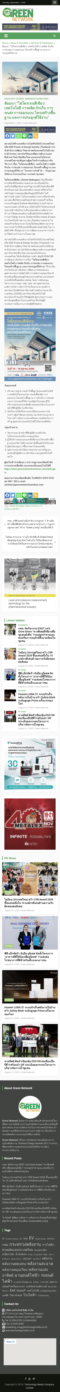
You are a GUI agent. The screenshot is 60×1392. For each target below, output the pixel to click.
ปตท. (46, 1254)
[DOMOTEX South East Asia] (30, 499)
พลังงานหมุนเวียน (14, 1270)
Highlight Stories (14, 99)
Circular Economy (12, 1239)
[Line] (24, 135)
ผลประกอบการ (16, 1259)
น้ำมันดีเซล (21, 1254)
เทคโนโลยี (33, 1290)
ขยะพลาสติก (40, 1250)
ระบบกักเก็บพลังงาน (23, 1282)
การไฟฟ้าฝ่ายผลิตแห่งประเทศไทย (28, 1247)
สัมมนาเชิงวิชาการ (33, 506)
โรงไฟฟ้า (30, 1295)
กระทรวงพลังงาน (25, 1244)
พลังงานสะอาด (40, 1263)
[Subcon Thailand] (30, 560)
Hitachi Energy (40, 1239)
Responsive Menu (55, 2)
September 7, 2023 (12, 123)
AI (3, 1238)
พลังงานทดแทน (14, 1264)
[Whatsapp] (18, 135)
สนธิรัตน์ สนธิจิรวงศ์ (36, 1286)
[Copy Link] (35, 135)
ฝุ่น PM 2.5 (37, 1259)
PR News (22, 649)
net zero (50, 1238)
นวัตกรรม (8, 1254)
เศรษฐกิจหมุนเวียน (48, 1291)
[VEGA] (30, 128)
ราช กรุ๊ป (44, 1282)
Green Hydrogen (17, 506)
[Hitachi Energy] (30, 25)
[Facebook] (7, 135)
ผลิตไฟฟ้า (27, 1259)
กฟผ (5, 1245)
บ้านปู (30, 1255)
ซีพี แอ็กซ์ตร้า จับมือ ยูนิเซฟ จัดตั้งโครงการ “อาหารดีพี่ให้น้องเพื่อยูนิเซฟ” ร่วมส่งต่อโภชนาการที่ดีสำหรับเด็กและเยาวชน (36, 678)
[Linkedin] (29, 135)
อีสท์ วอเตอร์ (17, 1290)
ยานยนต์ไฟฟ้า (27, 1275)
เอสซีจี (5, 1295)
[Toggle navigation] (6, 35)
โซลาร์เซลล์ (16, 1295)
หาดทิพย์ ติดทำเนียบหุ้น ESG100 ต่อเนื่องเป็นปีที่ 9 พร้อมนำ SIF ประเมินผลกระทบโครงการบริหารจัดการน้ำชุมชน (36, 720)
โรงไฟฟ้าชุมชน (43, 1296)
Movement (23, 625)
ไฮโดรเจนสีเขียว (12, 509)
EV (31, 1238)
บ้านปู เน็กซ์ (38, 1255)
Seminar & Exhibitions (36, 99)
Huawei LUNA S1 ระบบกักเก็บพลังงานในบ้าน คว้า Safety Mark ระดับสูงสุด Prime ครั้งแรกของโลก (36, 699)
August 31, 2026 (25, 645)
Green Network (30, 123)
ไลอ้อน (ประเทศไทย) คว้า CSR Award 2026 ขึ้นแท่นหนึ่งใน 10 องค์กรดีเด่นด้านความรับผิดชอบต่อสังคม (36, 657)
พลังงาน (47, 1258)
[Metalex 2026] (30, 740)
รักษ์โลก (36, 1282)
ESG (26, 1238)
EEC (21, 1239)
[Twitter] (12, 135)
